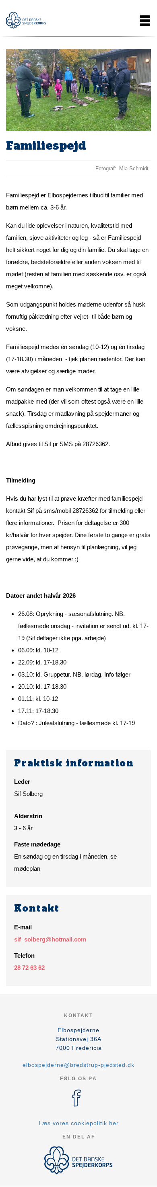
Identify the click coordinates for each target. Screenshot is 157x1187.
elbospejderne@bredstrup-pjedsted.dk (78, 1065)
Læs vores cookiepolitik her (79, 1123)
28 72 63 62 (29, 967)
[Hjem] (26, 20)
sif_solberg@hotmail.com (50, 939)
